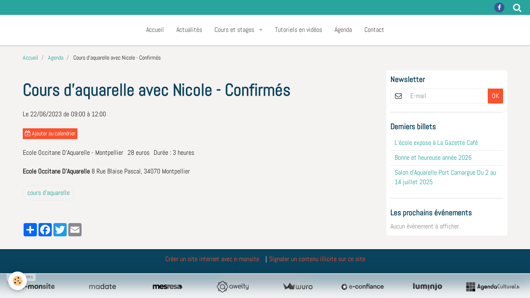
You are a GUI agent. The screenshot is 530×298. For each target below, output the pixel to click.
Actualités (189, 29)
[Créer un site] (37, 286)
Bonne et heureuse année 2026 (433, 157)
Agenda (343, 29)
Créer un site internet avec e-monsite (212, 259)
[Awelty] (232, 286)
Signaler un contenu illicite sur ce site (317, 259)
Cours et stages (235, 29)
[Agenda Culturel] (492, 286)
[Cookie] (17, 281)
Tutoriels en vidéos (298, 29)
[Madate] (102, 286)
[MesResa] (167, 286)
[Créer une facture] (297, 286)
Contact (374, 29)
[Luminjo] (427, 286)
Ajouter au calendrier (53, 133)
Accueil (155, 29)
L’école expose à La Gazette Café (436, 142)
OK (495, 95)
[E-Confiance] (362, 286)
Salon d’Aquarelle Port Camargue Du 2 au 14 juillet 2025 (445, 177)
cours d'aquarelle (48, 192)
